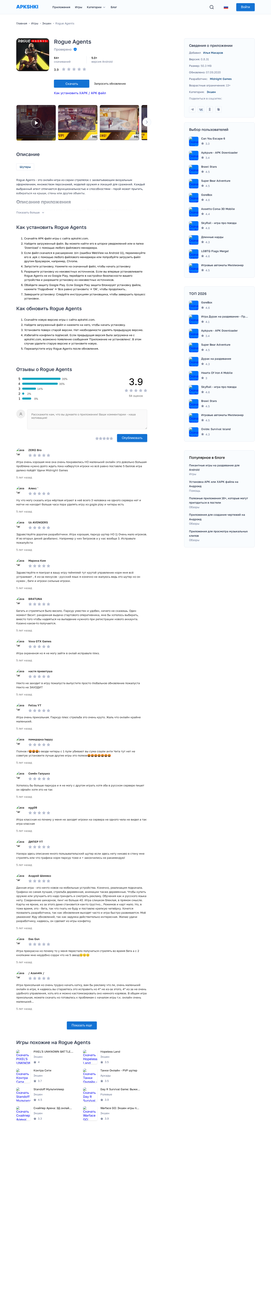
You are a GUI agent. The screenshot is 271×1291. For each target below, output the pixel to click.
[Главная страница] (27, 10)
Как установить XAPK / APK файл (80, 93)
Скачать (71, 84)
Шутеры (25, 166)
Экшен (211, 92)
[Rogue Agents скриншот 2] (119, 123)
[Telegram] (192, 109)
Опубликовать (132, 438)
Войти (245, 7)
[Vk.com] (201, 109)
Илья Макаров (213, 52)
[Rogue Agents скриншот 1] (78, 123)
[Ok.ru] (210, 109)
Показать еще (82, 1025)
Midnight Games (221, 78)
